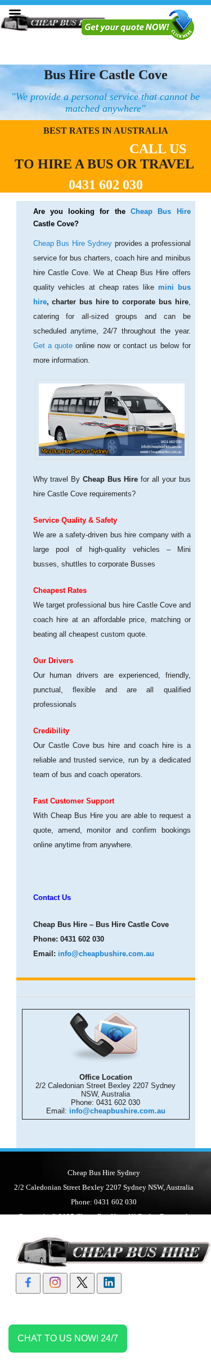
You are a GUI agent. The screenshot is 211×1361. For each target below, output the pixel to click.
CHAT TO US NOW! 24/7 (67, 1338)
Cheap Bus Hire (161, 211)
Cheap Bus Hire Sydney (74, 243)
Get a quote (53, 345)
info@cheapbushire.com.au (106, 953)
